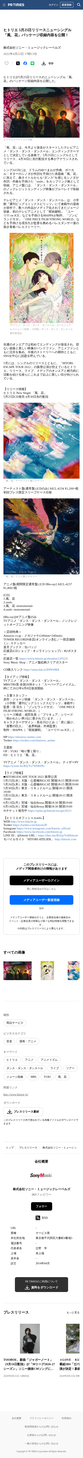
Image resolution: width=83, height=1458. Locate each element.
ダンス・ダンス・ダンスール (24, 1068)
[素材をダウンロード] (43, 63)
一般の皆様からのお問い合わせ (41, 1443)
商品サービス (14, 1022)
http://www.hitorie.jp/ (15, 1094)
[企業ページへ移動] (41, 1177)
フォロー (41, 1206)
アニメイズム (49, 1059)
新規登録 (67, 4)
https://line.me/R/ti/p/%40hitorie (58, 835)
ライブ (54, 1068)
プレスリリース (28, 1147)
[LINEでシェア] (32, 63)
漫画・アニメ (27, 1041)
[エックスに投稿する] (18, 63)
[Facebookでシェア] (25, 63)
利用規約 (66, 1418)
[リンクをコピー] (51, 63)
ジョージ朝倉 (14, 1076)
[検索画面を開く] (79, 4)
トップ (10, 1147)
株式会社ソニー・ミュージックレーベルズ (41, 1189)
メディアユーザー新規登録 (41, 900)
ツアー (70, 1068)
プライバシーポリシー (41, 1418)
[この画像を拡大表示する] (17, 970)
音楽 (9, 1041)
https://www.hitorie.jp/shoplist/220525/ (43, 658)
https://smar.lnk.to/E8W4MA (41, 669)
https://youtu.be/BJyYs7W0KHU (24, 765)
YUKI (47, 1076)
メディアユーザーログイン (41, 880)
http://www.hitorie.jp (24, 821)
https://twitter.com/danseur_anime (34, 740)
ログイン (53, 4)
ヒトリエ (12, 1059)
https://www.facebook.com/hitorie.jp (39, 831)
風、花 (62, 1076)
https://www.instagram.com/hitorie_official (43, 828)
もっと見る (73, 1312)
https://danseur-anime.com (24, 737)
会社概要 (16, 1418)
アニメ (29, 1059)
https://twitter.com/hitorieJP (30, 825)
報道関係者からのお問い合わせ (41, 1426)
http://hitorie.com (65, 839)
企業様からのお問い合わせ (41, 1435)
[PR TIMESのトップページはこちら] (16, 4)
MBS (33, 1076)
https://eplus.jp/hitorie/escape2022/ (50, 810)
